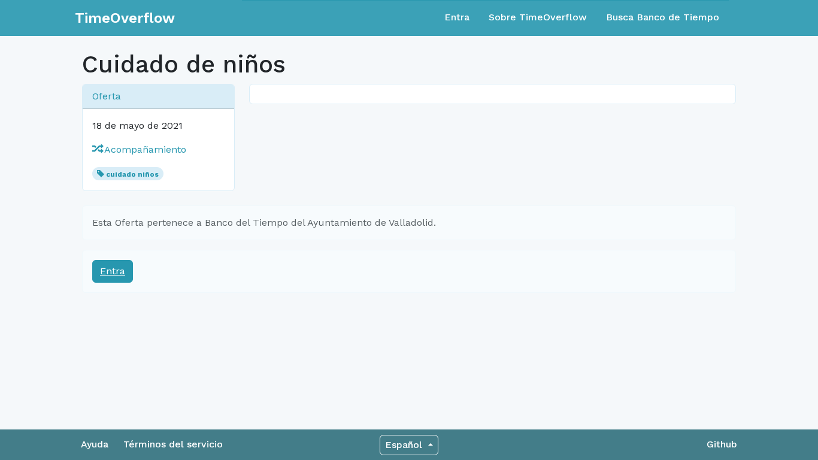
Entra (456, 17)
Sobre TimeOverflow (538, 17)
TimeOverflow (125, 18)
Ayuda (94, 444)
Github (722, 444)
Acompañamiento (144, 149)
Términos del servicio (173, 444)
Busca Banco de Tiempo (662, 17)
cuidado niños (132, 174)
